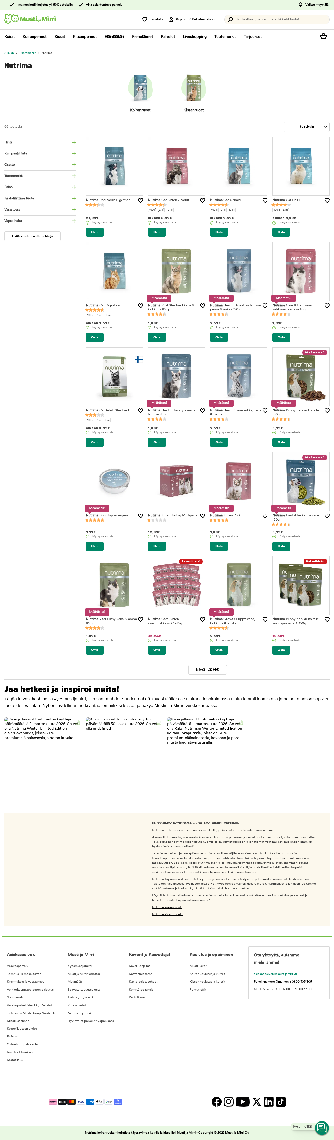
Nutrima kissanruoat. (167, 914)
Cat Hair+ (286, 200)
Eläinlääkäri (114, 37)
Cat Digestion (103, 305)
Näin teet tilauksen (20, 1052)
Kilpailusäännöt (18, 1021)
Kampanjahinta (15, 153)
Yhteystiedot (77, 1005)
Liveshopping (195, 37)
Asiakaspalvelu (17, 966)
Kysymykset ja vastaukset (25, 981)
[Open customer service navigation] (322, 1128)
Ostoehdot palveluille (22, 1044)
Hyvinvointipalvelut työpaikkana (91, 1021)
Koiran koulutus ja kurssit (207, 974)
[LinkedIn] (269, 1102)
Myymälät (75, 981)
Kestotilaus (15, 1060)
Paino (8, 187)
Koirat (9, 37)
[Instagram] (228, 1102)
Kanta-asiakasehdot (143, 981)
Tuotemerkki (13, 176)
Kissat (60, 37)
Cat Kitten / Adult (168, 200)
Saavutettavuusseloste (84, 989)
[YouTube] (242, 1102)
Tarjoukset (253, 37)
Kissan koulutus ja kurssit (207, 981)
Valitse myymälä (317, 4)
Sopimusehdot (17, 997)
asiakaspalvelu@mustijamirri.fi (275, 974)
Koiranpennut (35, 37)
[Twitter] (257, 1102)
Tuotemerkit (225, 37)
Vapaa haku (13, 221)
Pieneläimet (142, 37)
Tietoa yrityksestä (81, 997)
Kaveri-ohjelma (140, 966)
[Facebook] (217, 1102)
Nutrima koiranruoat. (167, 907)
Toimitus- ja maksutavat (24, 974)
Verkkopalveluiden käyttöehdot (29, 1005)
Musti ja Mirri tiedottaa (84, 974)
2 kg (161, 210)
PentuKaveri (137, 997)
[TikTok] (280, 1102)
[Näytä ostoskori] (325, 37)
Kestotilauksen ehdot (22, 1028)
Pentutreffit (198, 989)
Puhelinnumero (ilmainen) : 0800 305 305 (283, 981)
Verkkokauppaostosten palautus (30, 989)
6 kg (107, 420)
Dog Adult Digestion (108, 200)
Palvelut (168, 37)
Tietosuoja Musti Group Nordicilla (31, 1013)
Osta (94, 232)
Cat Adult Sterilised (107, 410)
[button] (43, 756)
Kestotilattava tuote (19, 198)
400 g (152, 210)
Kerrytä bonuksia (141, 989)
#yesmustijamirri (80, 966)
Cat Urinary (225, 200)
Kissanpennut (85, 37)
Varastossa (12, 210)
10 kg (170, 210)
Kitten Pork (225, 515)
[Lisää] (140, 200)
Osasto (9, 165)
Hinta (8, 142)
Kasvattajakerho (141, 974)
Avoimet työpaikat (81, 1013)
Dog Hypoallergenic (108, 515)
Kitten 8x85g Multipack (172, 515)
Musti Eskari (198, 966)
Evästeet (13, 1036)
